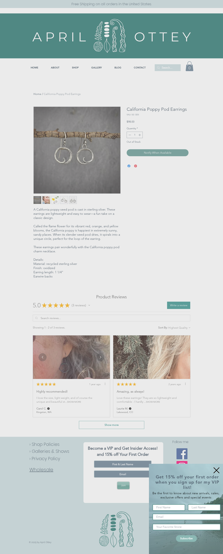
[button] (216, 470)
